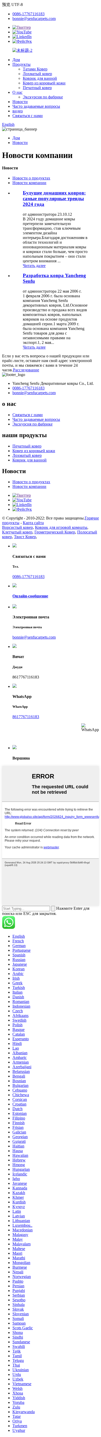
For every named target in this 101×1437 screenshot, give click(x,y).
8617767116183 (25, 716)
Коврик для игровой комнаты (61, 527)
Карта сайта (33, 523)
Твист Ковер (25, 537)
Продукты (21, 64)
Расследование (26, 370)
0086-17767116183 (28, 14)
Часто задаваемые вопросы (36, 106)
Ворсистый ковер (17, 527)
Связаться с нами (27, 115)
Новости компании (29, 182)
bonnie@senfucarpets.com (34, 18)
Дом (16, 59)
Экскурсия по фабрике (43, 97)
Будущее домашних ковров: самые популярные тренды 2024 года (54, 198)
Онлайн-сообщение (30, 596)
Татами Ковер (35, 69)
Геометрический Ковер (54, 532)
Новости (20, 101)
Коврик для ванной (40, 78)
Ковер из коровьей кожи (44, 83)
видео (17, 111)
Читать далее (34, 265)
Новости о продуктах (31, 178)
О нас (17, 92)
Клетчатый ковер (17, 532)
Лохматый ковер (37, 73)
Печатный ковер (37, 87)
